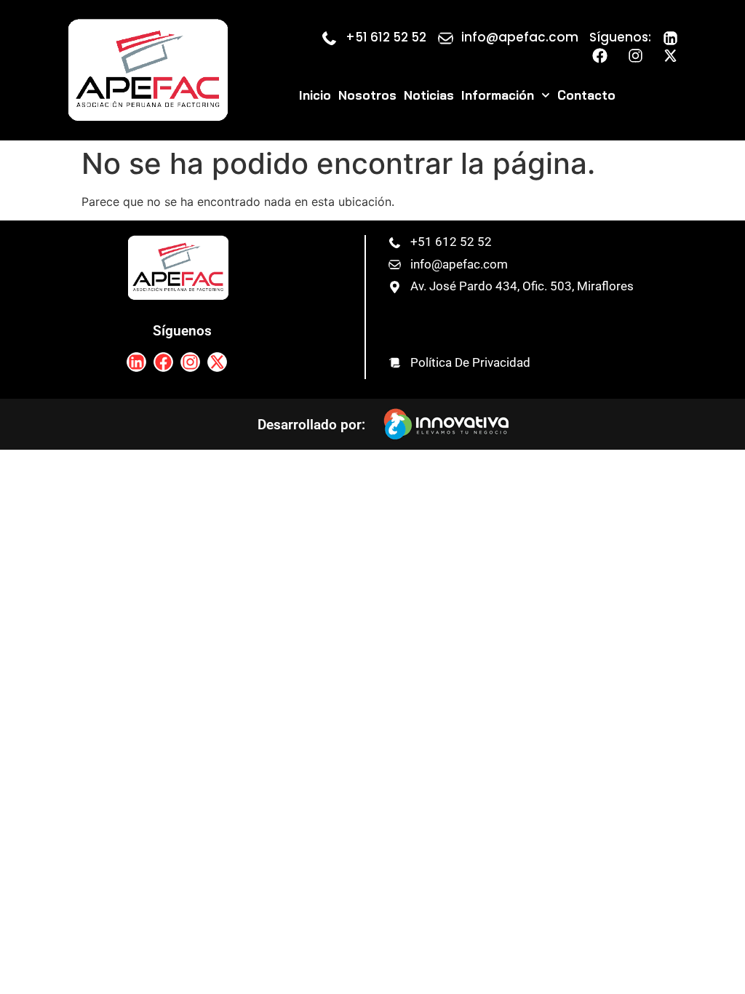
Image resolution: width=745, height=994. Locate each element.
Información (497, 95)
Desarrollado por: (311, 424)
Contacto (586, 95)
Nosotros (367, 95)
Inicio (315, 95)
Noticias (429, 95)
